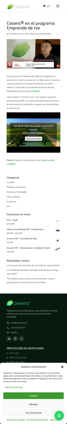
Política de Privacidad (18, 357)
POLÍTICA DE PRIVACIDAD (37, 419)
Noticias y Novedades (41, 34)
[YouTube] (9, 338)
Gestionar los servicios (14, 387)
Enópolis (36, 91)
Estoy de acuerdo (33, 138)
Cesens (13, 34)
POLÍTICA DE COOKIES (15, 419)
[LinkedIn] (15, 338)
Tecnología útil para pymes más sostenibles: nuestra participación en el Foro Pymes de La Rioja (31, 280)
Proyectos (11, 202)
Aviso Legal (14, 353)
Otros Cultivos (13, 197)
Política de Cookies (17, 362)
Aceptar (33, 396)
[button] (62, 367)
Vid (8, 206)
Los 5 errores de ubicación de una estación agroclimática (33, 265)
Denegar (33, 404)
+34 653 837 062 (18, 328)
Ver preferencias (34, 413)
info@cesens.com (19, 323)
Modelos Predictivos (16, 187)
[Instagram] (21, 338)
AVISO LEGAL (55, 419)
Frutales (10, 182)
